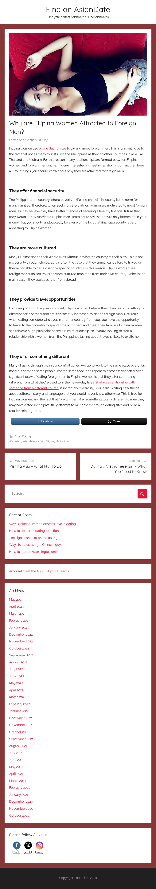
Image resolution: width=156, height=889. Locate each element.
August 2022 (18, 662)
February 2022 (19, 704)
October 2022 (19, 648)
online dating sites (52, 148)
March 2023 (17, 613)
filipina (50, 441)
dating (40, 441)
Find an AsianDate (78, 9)
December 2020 (21, 801)
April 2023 (16, 606)
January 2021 (18, 795)
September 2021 (21, 739)
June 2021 (16, 760)
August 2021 (18, 746)
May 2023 (16, 599)
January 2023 (19, 627)
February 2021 (19, 787)
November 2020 (21, 808)
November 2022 (21, 641)
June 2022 (16, 676)
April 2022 (16, 690)
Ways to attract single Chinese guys (35, 545)
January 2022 (19, 711)
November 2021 (21, 725)
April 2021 (16, 774)
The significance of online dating (33, 538)
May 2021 (16, 767)
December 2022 (21, 634)
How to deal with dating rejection (34, 531)
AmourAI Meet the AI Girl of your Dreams (39, 571)
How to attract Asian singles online (34, 552)
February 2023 (19, 620)
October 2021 (19, 732)
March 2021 (17, 781)
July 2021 (16, 753)
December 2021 (20, 718)
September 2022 (21, 655)
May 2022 (16, 683)
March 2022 (17, 697)
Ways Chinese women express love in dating (42, 524)
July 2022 (16, 669)
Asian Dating (22, 436)
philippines (63, 441)
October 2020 (19, 815)
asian (17, 441)
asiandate (28, 441)
